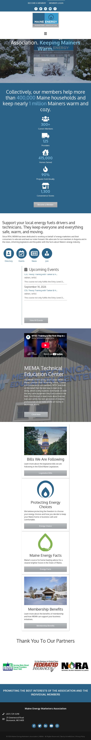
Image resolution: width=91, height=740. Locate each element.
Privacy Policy (80, 736)
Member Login (56, 3)
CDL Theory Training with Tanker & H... (40, 281)
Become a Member (37, 3)
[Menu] (45, 34)
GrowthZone (69, 736)
